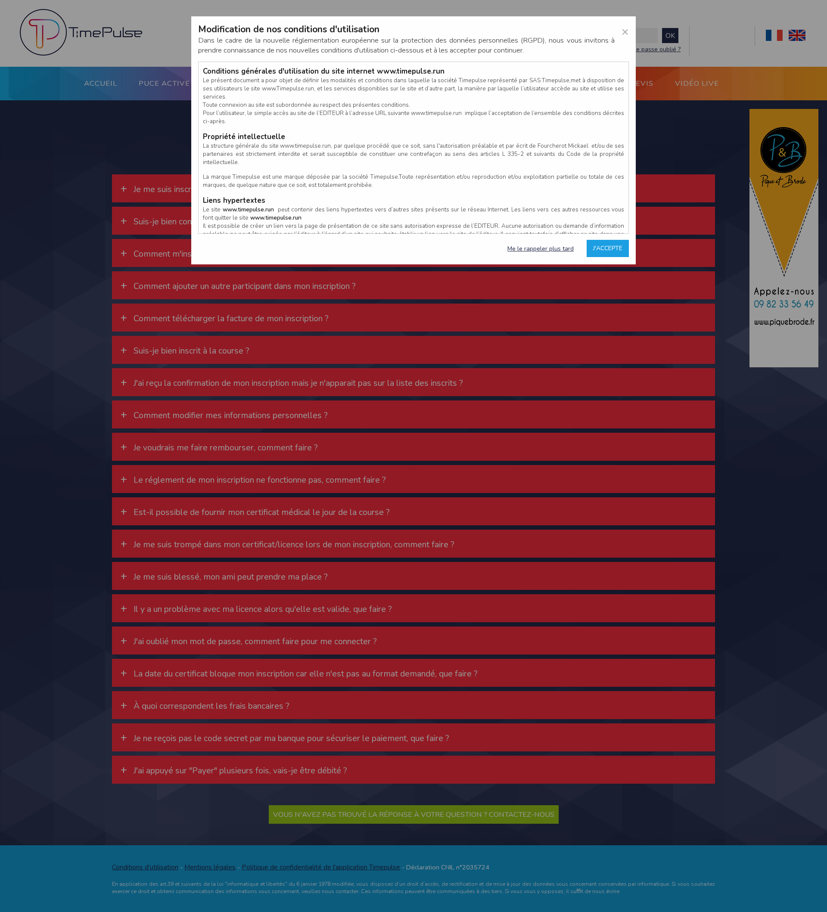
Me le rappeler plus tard (540, 249)
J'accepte (607, 248)
